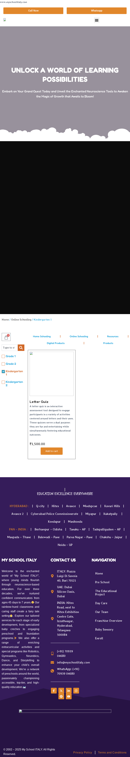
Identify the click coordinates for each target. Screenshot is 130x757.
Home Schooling (42, 336)
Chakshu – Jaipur (111, 537)
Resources (112, 336)
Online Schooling (21, 319)
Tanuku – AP (77, 529)
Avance (71, 506)
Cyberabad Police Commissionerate (54, 514)
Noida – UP (65, 545)
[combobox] (10, 347)
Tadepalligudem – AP (107, 529)
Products (108, 343)
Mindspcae (90, 506)
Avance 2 (17, 514)
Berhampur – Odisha (48, 529)
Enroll (99, 638)
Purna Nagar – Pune (80, 537)
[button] (97, 20)
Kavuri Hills (112, 506)
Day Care (101, 603)
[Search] (21, 347)
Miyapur (90, 514)
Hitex (55, 506)
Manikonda (75, 521)
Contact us (63, 559)
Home (5, 319)
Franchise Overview (108, 620)
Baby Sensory (104, 629)
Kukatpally (110, 514)
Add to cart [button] (51, 451)
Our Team (101, 612)
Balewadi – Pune (49, 537)
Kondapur (54, 521)
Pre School (102, 582)
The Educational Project (106, 592)
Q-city (40, 506)
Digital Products (56, 343)
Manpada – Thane (19, 537)
